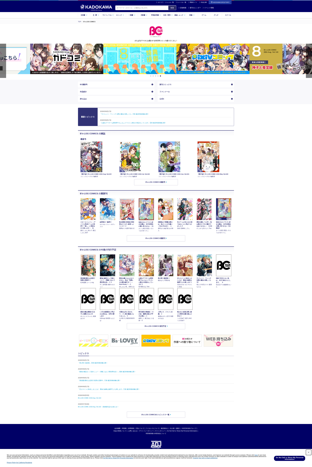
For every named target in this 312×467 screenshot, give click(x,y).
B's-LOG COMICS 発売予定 (155, 326)
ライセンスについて (152, 428)
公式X (162, 99)
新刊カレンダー (195, 8)
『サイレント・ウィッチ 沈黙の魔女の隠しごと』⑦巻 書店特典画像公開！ (124, 114)
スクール (228, 15)
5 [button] (161, 76)
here (256, 455)
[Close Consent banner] (308, 452)
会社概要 (117, 428)
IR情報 (124, 428)
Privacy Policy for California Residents (19, 462)
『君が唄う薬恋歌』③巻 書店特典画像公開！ (93, 363)
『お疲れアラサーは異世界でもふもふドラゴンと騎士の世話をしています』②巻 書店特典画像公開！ (133, 123)
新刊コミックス (165, 84)
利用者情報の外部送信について (156, 433)
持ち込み (83, 99)
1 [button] (151, 76)
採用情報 (131, 428)
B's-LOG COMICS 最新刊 (155, 238)
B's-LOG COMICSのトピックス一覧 (155, 415)
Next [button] (309, 61)
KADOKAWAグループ (189, 428)
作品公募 (204, 2)
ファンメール (165, 92)
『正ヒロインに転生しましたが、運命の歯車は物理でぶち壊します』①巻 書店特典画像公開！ (109, 389)
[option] (82, 59)
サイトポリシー (160, 431)
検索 (172, 8)
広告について (140, 428)
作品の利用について (120, 431)
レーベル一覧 (181, 2)
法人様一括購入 (175, 428)
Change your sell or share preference (205, 458)
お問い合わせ (132, 431)
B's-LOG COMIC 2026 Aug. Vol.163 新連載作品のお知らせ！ (98, 407)
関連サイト (193, 2)
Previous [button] (3, 61)
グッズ (216, 15)
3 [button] (156, 76)
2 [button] (154, 76)
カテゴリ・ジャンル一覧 (166, 2)
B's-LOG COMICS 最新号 (155, 182)
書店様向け (164, 428)
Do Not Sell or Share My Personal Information (182, 431)
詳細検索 (183, 8)
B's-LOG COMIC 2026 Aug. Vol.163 (89, 398)
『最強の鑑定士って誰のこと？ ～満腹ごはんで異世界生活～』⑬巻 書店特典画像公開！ (107, 372)
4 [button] (158, 76)
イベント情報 (209, 8)
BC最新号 (84, 84)
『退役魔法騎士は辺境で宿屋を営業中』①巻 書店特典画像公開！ (99, 380)
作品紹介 (83, 92)
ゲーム (204, 15)
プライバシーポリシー (146, 431)
